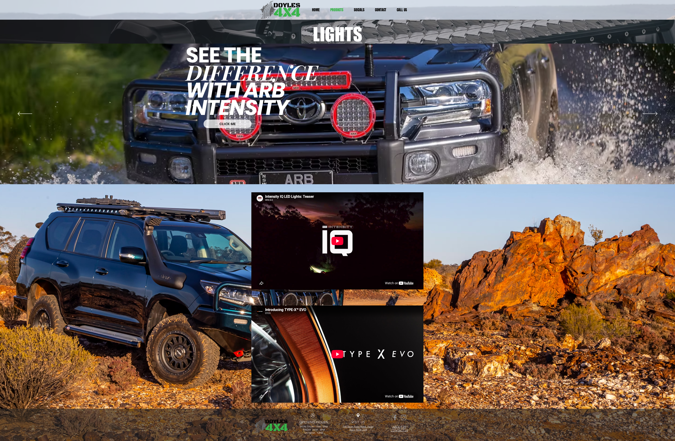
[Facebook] (395, 417)
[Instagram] (403, 417)
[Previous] (25, 114)
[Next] (650, 114)
